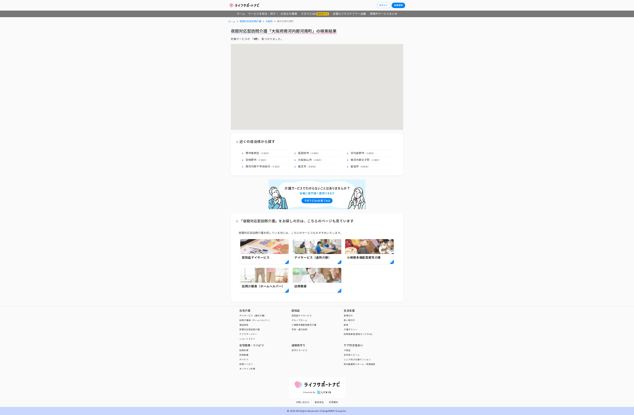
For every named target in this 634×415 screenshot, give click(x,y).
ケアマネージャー (248, 334)
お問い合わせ (303, 402)
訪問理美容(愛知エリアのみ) (358, 334)
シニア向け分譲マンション (357, 359)
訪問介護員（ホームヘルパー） (255, 320)
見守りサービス (299, 350)
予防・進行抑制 (299, 329)
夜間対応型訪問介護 (249, 329)
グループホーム (299, 320)
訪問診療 (243, 350)
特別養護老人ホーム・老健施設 (359, 364)
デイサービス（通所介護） (252, 315)
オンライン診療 (247, 369)
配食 (346, 325)
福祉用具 (243, 325)
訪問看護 (243, 355)
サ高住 (347, 350)
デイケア (243, 359)
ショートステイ (247, 339)
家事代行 (348, 315)
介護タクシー (350, 329)
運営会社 (319, 402)
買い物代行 (349, 320)
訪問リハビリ (246, 364)
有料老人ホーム (351, 355)
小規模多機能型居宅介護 (304, 325)
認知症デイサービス (302, 315)
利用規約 (333, 402)
